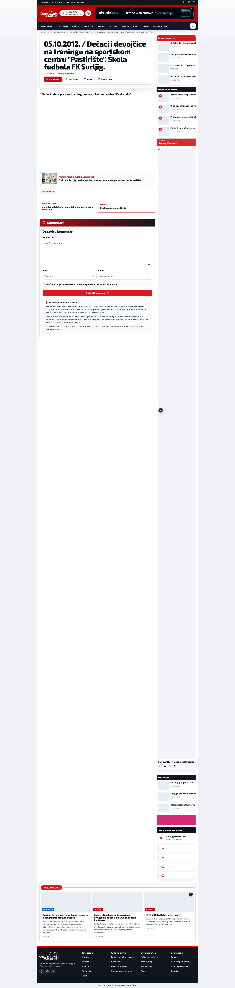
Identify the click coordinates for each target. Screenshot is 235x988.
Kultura (113, 26)
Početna (43, 32)
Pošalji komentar (95, 293)
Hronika (101, 26)
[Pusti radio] (88, 13)
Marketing (70, 2)
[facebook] (41, 971)
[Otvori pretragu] (193, 26)
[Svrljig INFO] (49, 13)
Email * (102, 270)
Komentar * (49, 237)
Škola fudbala (47, 192)
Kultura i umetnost (149, 957)
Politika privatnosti (179, 966)
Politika (125, 26)
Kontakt (80, 2)
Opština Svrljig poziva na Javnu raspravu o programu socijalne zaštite (65, 916)
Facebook (74, 79)
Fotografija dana (58, 32)
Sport (135, 26)
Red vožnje (116, 961)
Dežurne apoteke (119, 966)
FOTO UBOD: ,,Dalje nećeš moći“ (163, 914)
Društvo (76, 26)
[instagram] (47, 971)
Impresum (59, 2)
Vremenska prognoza (121, 971)
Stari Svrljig (146, 961)
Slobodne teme (160, 26)
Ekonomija (88, 26)
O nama (174, 957)
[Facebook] (183, 2)
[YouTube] (194, 2)
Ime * (45, 270)
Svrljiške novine (46, 2)
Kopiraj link (106, 79)
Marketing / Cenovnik (181, 961)
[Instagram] (188, 2)
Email (89, 79)
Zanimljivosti (147, 966)
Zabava (146, 26)
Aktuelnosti (62, 26)
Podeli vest (54, 79)
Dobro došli (46, 26)
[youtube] (53, 971)
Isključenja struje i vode (122, 957)
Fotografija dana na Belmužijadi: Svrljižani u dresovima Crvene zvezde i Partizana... (115, 917)
